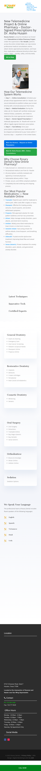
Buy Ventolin (12, 437)
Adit (32, 758)
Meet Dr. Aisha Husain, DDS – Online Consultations (18, 152)
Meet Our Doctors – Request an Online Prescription (19, 144)
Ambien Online (13, 463)
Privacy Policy (26, 755)
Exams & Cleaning (14, 339)
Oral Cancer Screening (15, 344)
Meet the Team (32, 7)
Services (29, 4)
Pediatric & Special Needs (17, 347)
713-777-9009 (31, 10)
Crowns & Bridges (14, 375)
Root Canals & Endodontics (17, 380)
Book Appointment (14, 280)
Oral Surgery (12, 427)
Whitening (11, 399)
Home (29, 3)
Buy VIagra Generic (14, 434)
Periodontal (12, 378)
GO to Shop (10, 57)
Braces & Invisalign (14, 458)
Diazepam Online (14, 349)
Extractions (12, 429)
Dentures (11, 373)
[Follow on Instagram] (8, 740)
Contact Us (30, 9)
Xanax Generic (13, 440)
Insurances (30, 6)
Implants (11, 370)
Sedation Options (13, 481)
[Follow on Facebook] (5, 740)
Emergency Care (13, 341)
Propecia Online (13, 352)
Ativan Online (13, 460)
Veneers (11, 401)
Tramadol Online (14, 432)
